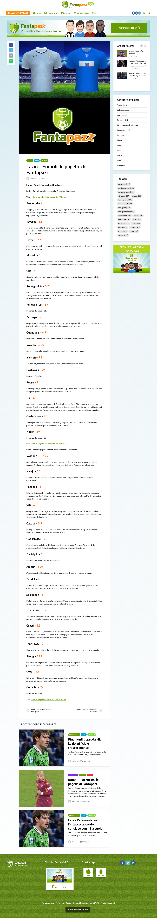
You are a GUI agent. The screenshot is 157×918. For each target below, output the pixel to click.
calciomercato (126, 188)
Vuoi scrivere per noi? (79, 909)
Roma (90, 775)
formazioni (124, 215)
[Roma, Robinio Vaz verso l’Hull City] (122, 73)
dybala (136, 196)
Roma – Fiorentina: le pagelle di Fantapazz (83, 782)
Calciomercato (74, 734)
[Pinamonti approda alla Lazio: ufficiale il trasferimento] (41, 748)
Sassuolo (92, 734)
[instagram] (133, 862)
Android (101, 875)
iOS (88, 875)
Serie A (123, 235)
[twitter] (127, 862)
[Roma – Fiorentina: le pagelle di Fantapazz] (41, 788)
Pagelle (44, 160)
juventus (123, 223)
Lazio (37, 160)
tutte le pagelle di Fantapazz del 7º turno (48, 197)
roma (122, 231)
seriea (134, 231)
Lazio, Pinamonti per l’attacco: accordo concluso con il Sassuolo (85, 824)
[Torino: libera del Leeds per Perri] (122, 53)
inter (137, 219)
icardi (138, 215)
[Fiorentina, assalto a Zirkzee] (122, 63)
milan (136, 223)
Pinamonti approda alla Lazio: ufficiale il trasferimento (85, 743)
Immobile (124, 219)
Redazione (33, 179)
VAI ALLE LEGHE (60, 888)
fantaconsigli (125, 204)
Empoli (30, 160)
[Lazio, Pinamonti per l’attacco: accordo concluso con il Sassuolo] (41, 828)
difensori (123, 196)
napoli (122, 227)
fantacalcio (125, 200)
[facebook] (122, 862)
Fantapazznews (126, 212)
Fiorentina (73, 775)
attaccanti (124, 184)
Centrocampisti (126, 192)
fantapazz (124, 208)
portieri (135, 227)
